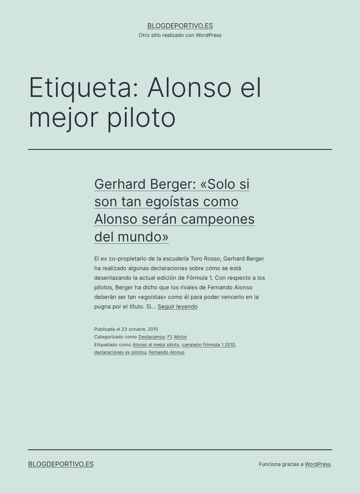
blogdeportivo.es (180, 26)
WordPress (317, 464)
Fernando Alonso (166, 352)
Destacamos (151, 336)
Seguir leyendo (178, 306)
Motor (180, 336)
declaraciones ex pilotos (120, 352)
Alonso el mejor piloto (155, 344)
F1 (169, 336)
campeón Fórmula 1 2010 (208, 344)
